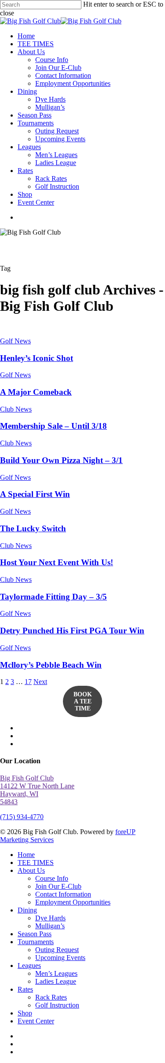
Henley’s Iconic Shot (36, 358)
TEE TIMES (36, 862)
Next (40, 681)
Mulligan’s (50, 926)
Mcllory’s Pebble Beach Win (51, 664)
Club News (16, 409)
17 (28, 681)
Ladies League (55, 981)
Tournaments (36, 941)
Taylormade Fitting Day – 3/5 (53, 596)
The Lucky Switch (33, 528)
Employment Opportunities (72, 902)
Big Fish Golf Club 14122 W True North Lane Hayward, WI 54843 (37, 790)
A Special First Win (35, 494)
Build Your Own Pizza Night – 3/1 (61, 460)
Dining (27, 910)
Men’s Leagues (56, 973)
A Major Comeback (36, 392)
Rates (25, 989)
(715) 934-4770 (22, 816)
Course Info (51, 878)
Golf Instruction (57, 1005)
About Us (31, 870)
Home (26, 854)
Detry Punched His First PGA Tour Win (72, 630)
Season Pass (34, 934)
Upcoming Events (60, 957)
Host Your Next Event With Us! (56, 562)
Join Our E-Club (58, 886)
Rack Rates (51, 997)
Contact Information (63, 894)
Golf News (15, 341)
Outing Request (57, 949)
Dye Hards (50, 918)
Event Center (36, 1021)
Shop (25, 1013)
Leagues (29, 965)
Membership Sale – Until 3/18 (53, 425)
